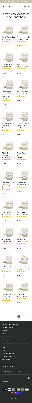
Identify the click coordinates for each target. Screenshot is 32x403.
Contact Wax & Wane (8, 356)
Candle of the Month (8, 327)
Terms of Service (7, 337)
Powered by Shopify (6, 381)
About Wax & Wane (8, 353)
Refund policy (6, 340)
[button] (6, 41)
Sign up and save (11, 372)
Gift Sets (4, 330)
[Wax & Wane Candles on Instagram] (29, 378)
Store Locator (6, 359)
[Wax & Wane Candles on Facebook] (26, 378)
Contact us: (8, 366)
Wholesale (5, 350)
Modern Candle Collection (10, 324)
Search (4, 334)
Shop (3, 347)
